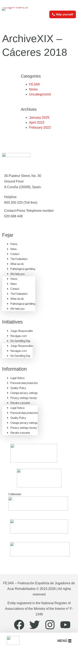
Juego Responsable (21, 330)
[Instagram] (50, 625)
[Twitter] (34, 625)
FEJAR (34, 84)
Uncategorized (40, 94)
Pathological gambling (22, 268)
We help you (17, 273)
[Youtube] (65, 625)
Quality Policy (18, 388)
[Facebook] (19, 625)
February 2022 (40, 127)
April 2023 (36, 122)
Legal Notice (17, 378)
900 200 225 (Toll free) (20, 202)
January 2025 (39, 117)
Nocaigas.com (18, 335)
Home (13, 244)
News (33, 89)
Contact (14, 254)
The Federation (18, 259)
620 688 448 (13, 216)
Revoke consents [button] (20, 402)
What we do (17, 263)
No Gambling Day (20, 340)
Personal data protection (24, 383)
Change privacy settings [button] (24, 393)
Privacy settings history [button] (23, 397)
